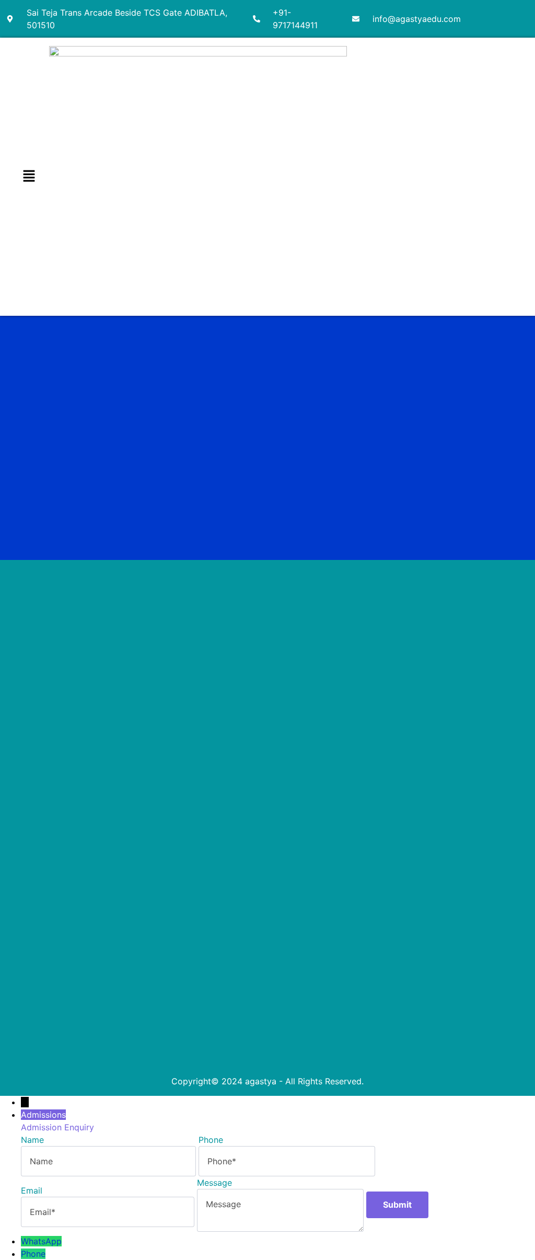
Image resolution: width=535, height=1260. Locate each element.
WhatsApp (41, 1241)
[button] (28, 176)
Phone (33, 1253)
